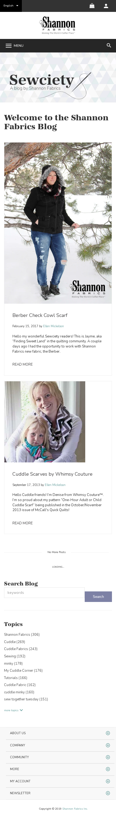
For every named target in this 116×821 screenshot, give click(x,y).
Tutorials (15, 678)
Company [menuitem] (17, 745)
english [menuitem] (8, 6)
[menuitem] (106, 6)
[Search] (98, 596)
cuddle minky (19, 692)
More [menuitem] (14, 769)
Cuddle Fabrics (20, 649)
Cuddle (14, 642)
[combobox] (44, 592)
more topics (11, 710)
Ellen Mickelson (53, 326)
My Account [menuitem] (20, 781)
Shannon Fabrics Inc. (75, 809)
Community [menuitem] (19, 757)
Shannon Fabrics (22, 634)
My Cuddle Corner (23, 670)
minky (13, 663)
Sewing (14, 656)
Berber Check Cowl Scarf (39, 315)
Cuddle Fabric (20, 685)
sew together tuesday (26, 699)
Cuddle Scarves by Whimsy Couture (52, 474)
